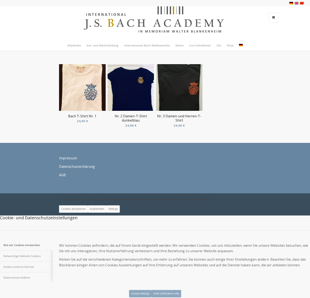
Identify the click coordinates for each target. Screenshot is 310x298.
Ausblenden (97, 209)
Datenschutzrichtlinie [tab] (16, 277)
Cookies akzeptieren (73, 209)
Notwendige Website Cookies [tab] (22, 256)
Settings (113, 209)
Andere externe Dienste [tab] (18, 267)
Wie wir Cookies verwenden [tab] (21, 245)
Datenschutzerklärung (77, 166)
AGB (62, 175)
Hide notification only (166, 293)
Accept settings (140, 293)
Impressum (68, 158)
